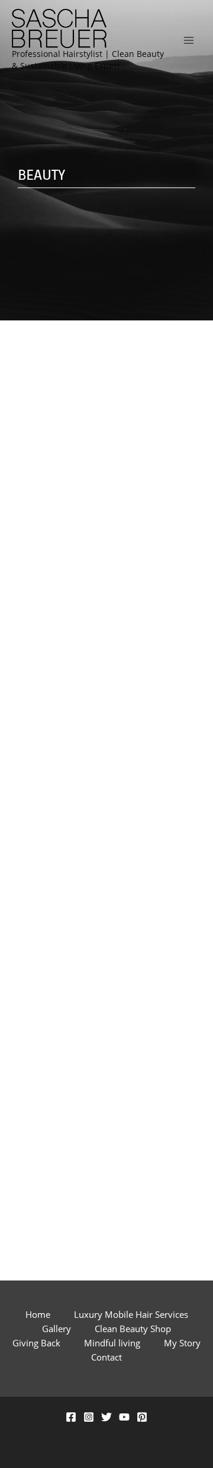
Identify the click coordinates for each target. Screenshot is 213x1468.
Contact (106, 1357)
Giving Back (36, 1343)
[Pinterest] (142, 1417)
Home (37, 1314)
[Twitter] (106, 1417)
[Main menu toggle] (188, 40)
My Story (182, 1343)
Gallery (56, 1328)
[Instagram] (88, 1417)
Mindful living (112, 1343)
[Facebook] (71, 1417)
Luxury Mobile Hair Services (131, 1314)
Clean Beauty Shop (133, 1328)
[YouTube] (124, 1417)
